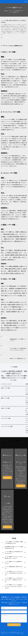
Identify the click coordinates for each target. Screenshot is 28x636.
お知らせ (22, 633)
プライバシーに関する (16, 633)
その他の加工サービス (18, 10)
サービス (11, 10)
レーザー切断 (4, 24)
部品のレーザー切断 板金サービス (18, 358)
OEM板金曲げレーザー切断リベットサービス (18, 339)
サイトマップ (8, 633)
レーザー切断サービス (14, 12)
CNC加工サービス (7, 462)
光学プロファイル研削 (20, 462)
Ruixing (5, 10)
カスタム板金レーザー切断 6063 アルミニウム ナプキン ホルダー (18, 349)
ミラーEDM (7, 503)
